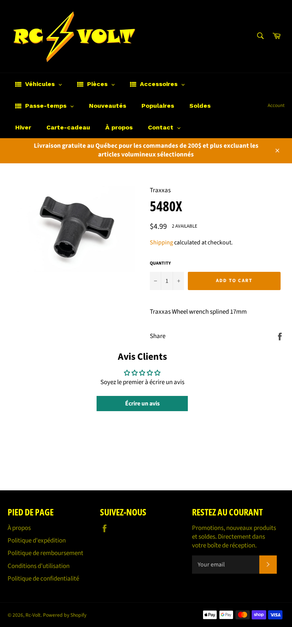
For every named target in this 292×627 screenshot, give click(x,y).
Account (276, 105)
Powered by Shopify (64, 615)
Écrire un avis (142, 403)
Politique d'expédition (37, 540)
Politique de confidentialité (43, 578)
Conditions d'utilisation (39, 566)
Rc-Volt (33, 615)
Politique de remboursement (45, 553)
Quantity (160, 263)
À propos (19, 528)
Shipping (161, 242)
